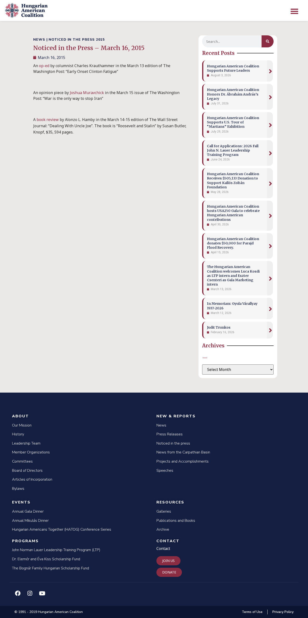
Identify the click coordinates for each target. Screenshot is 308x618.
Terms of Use (252, 612)
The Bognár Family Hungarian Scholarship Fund (50, 568)
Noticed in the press (173, 443)
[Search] (268, 41)
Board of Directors (27, 470)
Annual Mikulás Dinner (30, 520)
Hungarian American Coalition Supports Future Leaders (233, 68)
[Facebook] (17, 593)
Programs (25, 541)
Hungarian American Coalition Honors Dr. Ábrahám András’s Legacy (233, 94)
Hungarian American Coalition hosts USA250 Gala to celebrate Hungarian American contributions (233, 213)
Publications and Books (175, 520)
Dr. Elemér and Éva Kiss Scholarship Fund (46, 559)
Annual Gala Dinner (28, 511)
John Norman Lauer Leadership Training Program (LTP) (56, 550)
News (161, 425)
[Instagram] (29, 593)
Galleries (163, 511)
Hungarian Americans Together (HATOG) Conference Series (61, 529)
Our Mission (22, 425)
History (18, 434)
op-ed (44, 65)
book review (48, 119)
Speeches (164, 470)
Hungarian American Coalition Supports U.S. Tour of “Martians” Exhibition (233, 122)
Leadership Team (26, 443)
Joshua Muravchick (87, 92)
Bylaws (18, 488)
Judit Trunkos (219, 327)
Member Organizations (31, 452)
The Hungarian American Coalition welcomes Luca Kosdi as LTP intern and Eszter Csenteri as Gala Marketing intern (233, 276)
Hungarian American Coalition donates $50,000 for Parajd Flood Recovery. (233, 243)
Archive (162, 529)
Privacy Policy (283, 612)
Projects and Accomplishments (182, 461)
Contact (168, 541)
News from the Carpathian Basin (183, 452)
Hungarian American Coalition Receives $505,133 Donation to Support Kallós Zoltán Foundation (233, 180)
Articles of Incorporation (32, 479)
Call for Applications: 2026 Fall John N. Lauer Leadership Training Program (232, 150)
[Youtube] (42, 593)
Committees (22, 461)
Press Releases (169, 434)
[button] (294, 11)
